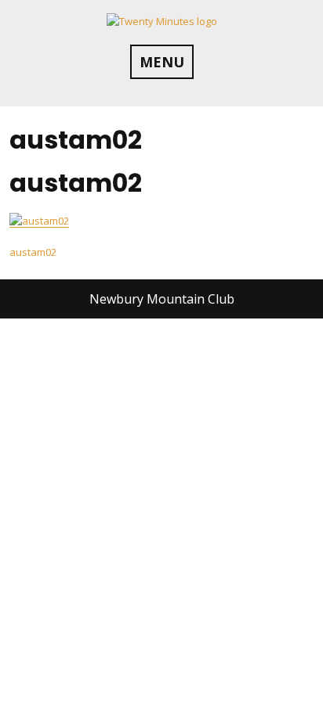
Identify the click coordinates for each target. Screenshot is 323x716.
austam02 (32, 252)
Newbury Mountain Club (161, 299)
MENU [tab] (162, 61)
